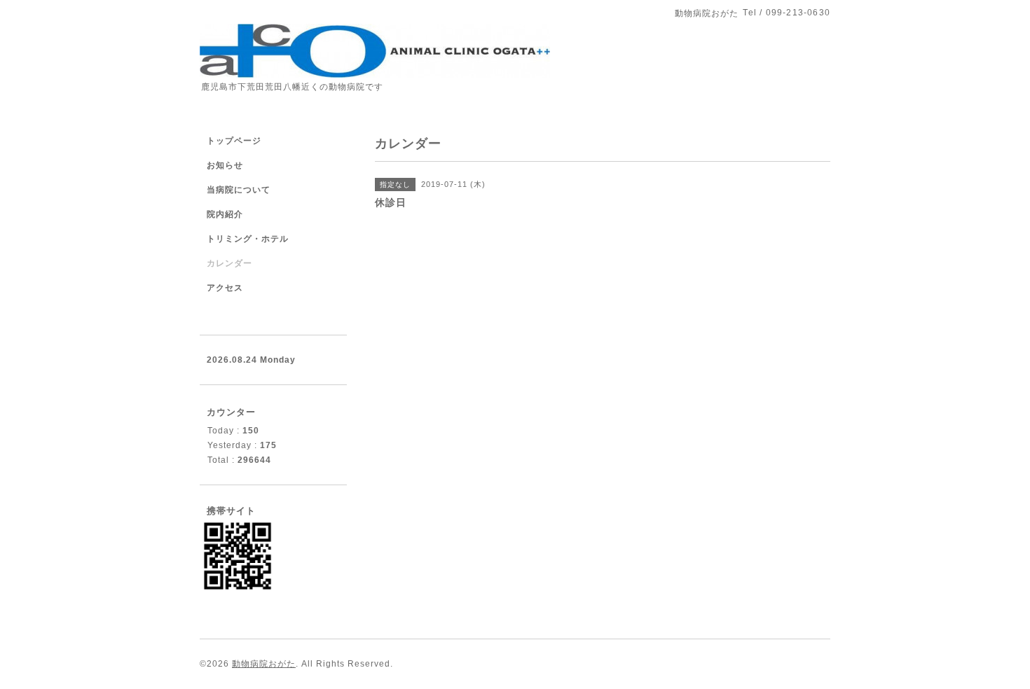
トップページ (234, 141)
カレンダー (229, 263)
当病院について (238, 190)
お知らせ (225, 165)
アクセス (225, 288)
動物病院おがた (264, 664)
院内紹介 (225, 214)
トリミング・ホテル (248, 239)
